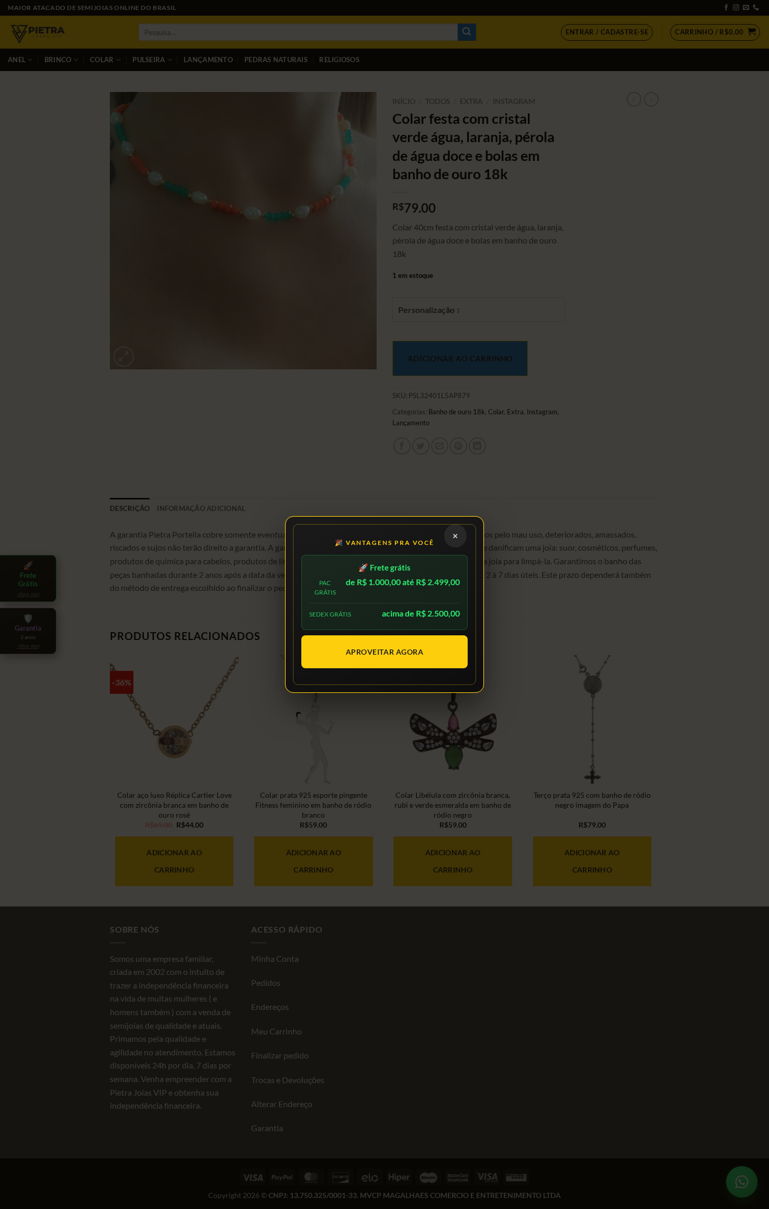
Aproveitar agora (385, 651)
